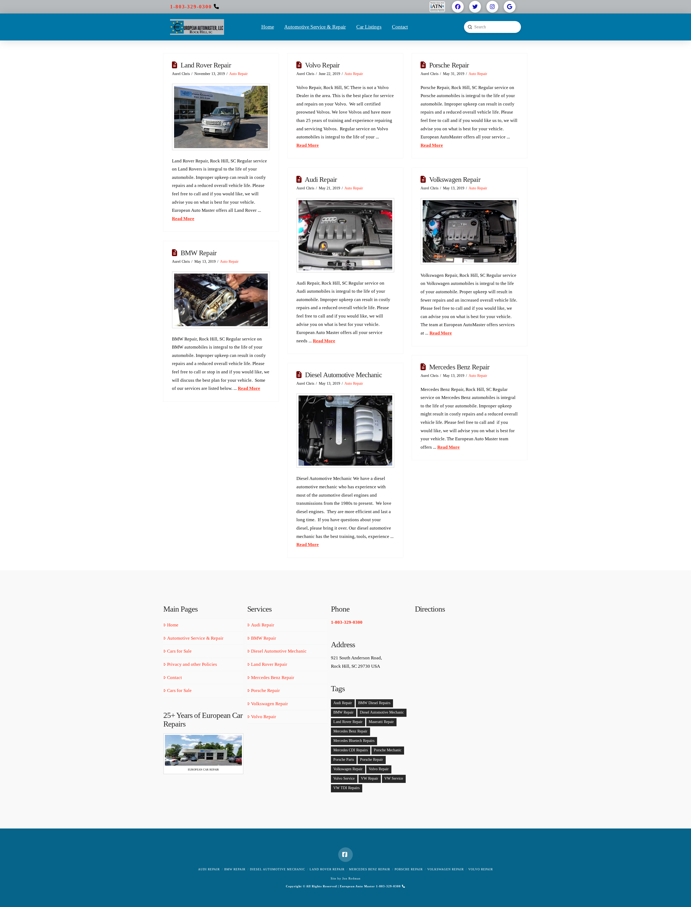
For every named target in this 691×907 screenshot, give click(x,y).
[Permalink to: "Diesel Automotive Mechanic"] (345, 430)
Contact (174, 677)
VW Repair (369, 778)
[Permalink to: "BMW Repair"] (221, 300)
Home (172, 625)
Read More (183, 218)
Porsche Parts (343, 760)
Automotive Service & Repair (195, 638)
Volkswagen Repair (454, 179)
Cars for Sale (179, 651)
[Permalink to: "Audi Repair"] (345, 235)
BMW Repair (198, 253)
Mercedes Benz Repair (459, 367)
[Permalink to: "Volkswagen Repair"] (469, 231)
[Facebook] (345, 854)
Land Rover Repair (206, 65)
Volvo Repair (322, 65)
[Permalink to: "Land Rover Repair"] (221, 117)
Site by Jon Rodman (346, 878)
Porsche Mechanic (387, 750)
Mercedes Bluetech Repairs (353, 741)
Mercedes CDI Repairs (350, 750)
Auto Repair (238, 74)
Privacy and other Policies (192, 664)
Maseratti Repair (381, 722)
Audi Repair (321, 179)
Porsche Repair (449, 65)
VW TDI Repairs (346, 788)
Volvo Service (344, 778)
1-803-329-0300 (191, 6)
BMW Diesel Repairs (374, 703)
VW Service (393, 778)
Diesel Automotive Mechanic (343, 375)
